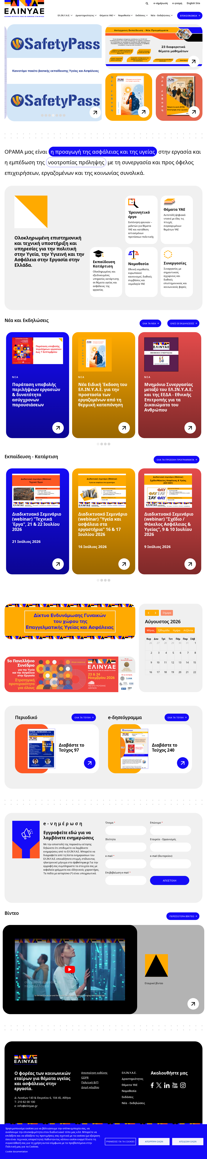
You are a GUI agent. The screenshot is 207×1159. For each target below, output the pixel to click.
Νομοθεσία (124, 15)
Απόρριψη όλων (154, 1141)
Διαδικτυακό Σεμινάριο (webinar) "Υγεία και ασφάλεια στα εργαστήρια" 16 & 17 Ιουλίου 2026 (102, 524)
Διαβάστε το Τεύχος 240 (164, 747)
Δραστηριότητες (84, 15)
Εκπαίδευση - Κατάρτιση (31, 456)
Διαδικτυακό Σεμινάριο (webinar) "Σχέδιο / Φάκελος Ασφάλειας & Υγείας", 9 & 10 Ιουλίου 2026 (168, 524)
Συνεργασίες (175, 263)
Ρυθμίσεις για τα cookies (120, 1141)
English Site (193, 3)
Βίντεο (12, 913)
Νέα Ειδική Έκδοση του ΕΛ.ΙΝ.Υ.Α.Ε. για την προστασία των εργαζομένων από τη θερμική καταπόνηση (102, 394)
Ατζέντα (188, 630)
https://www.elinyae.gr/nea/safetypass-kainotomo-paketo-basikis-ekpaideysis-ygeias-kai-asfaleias (93, 112)
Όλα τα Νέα (149, 323)
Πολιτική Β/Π (89, 1082)
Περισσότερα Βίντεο (181, 916)
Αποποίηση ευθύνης (94, 1073)
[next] (155, 613)
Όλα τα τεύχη (83, 717)
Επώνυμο (155, 822)
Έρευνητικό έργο (139, 214)
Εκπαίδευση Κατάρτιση (104, 264)
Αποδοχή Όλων (187, 1141)
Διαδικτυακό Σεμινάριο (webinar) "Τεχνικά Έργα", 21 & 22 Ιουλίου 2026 (36, 522)
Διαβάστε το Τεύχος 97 (71, 747)
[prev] (148, 613)
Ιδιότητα (110, 839)
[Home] (26, 8)
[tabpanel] (53, 73)
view (55, 424)
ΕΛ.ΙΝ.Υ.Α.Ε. (64, 15)
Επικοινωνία (188, 15)
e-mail (109, 856)
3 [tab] (49, 115)
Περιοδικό (26, 717)
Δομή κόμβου (90, 1087)
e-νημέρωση (161, 3)
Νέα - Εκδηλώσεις (160, 15)
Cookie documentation (16, 1151)
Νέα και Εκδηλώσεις (27, 320)
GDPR (84, 1077)
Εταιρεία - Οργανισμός (163, 839)
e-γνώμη (177, 3)
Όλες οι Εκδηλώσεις (182, 323)
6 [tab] (60, 115)
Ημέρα (176, 630)
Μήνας (151, 630)
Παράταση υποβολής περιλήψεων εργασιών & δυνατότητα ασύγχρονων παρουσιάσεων (36, 394)
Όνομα (109, 822)
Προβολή (89, 759)
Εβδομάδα (164, 630)
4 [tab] (53, 115)
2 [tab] (46, 115)
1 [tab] (42, 115)
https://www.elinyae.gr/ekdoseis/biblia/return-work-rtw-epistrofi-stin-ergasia (194, 112)
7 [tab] (64, 115)
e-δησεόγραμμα (125, 717)
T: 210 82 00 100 (24, 1102)
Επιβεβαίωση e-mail (117, 872)
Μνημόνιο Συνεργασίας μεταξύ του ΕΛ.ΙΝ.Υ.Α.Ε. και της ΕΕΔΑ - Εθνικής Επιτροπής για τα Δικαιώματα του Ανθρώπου (168, 397)
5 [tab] (56, 115)
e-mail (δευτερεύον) (161, 856)
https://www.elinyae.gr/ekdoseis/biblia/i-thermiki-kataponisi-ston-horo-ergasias (143, 112)
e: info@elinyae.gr (26, 1106)
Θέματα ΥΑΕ (106, 15)
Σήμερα (167, 612)
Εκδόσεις (140, 15)
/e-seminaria (193, 59)
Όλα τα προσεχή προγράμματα (175, 459)
